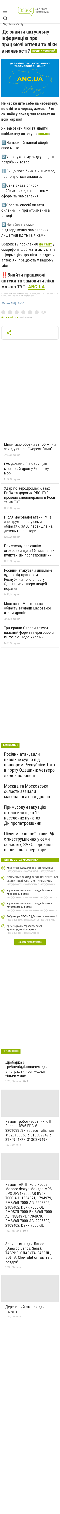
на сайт (45, 244)
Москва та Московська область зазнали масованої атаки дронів (27, 608)
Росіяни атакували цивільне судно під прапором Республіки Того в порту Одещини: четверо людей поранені (28, 579)
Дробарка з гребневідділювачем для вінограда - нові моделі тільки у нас (26, 1069)
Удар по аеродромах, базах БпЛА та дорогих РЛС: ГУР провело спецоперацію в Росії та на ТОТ (29, 495)
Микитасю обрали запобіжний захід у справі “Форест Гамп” (30, 446)
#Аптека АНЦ (8, 303)
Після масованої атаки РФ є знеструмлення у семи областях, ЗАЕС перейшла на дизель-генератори (28, 524)
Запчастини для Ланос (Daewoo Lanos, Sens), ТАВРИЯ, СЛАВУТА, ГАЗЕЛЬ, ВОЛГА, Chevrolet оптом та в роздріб (28, 1253)
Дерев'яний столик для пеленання (25, 1309)
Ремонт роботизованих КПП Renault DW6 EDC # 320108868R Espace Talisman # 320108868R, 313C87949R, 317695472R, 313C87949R (29, 1130)
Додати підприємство (30, 941)
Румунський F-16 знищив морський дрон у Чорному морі (26, 468)
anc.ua (43, 133)
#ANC (21, 303)
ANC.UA (36, 287)
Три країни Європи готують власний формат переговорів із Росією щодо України (29, 632)
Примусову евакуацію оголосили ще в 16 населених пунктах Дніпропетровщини (29, 550)
